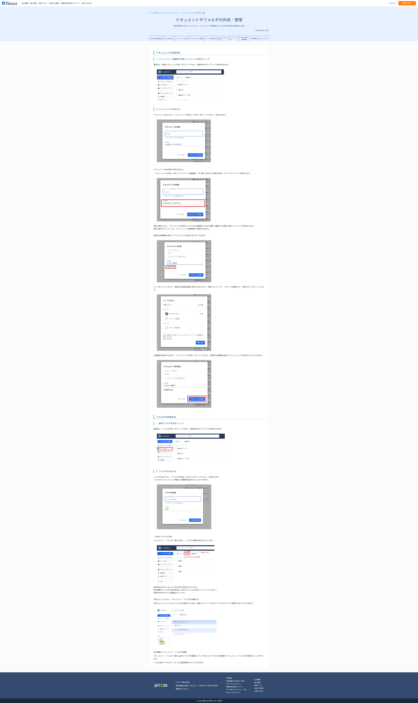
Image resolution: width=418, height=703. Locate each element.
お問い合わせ (87, 3)
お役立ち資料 (54, 3)
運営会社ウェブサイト (182, 689)
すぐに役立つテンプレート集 (236, 689)
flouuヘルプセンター (175, 13)
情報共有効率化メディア (70, 3)
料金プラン (43, 3)
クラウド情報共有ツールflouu (158, 13)
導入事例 (33, 3)
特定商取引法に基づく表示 (235, 681)
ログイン (392, 3)
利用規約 (229, 678)
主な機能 (24, 3)
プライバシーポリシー (233, 684)
